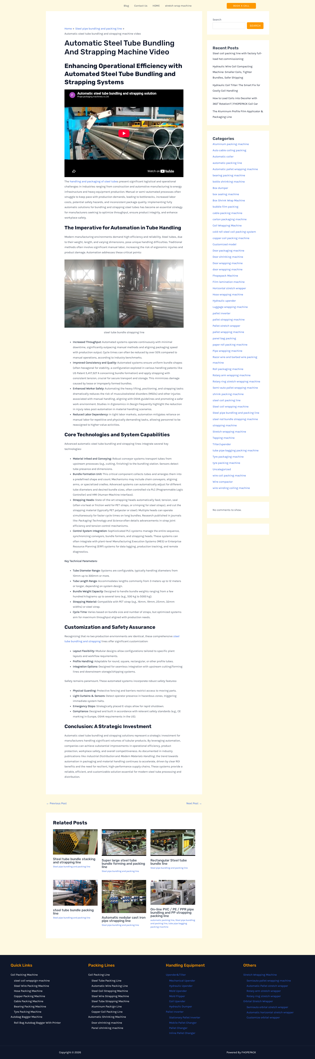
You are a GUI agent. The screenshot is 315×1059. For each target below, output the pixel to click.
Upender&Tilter (176, 974)
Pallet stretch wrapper (226, 325)
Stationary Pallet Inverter (184, 1017)
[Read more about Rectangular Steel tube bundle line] (172, 842)
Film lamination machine (229, 281)
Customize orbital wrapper (263, 1017)
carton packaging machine (230, 219)
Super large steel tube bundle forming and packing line (123, 863)
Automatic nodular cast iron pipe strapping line (124, 919)
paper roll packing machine (230, 344)
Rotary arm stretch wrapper (264, 990)
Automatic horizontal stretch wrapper (270, 1012)
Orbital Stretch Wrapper (258, 1001)
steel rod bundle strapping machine (235, 419)
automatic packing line (162, 920)
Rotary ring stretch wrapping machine (236, 381)
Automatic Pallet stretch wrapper (267, 985)
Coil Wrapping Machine (227, 225)
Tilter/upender (222, 444)
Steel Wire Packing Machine (31, 985)
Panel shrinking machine (107, 1028)
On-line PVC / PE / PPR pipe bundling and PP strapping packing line (172, 912)
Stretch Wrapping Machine (260, 974)
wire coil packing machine (229, 475)
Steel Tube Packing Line (106, 980)
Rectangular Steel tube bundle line (168, 862)
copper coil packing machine (231, 238)
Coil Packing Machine (24, 974)
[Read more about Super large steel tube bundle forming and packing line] (124, 842)
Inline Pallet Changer (182, 1033)
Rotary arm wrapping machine (232, 375)
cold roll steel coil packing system (234, 231)
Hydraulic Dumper (180, 1006)
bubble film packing (225, 206)
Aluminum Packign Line (107, 1006)
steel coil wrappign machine (32, 980)
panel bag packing (224, 338)
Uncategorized (222, 469)
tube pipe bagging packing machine (236, 450)
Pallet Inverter (174, 1011)
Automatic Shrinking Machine (107, 1016)
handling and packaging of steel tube (93, 181)
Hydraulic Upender (180, 985)
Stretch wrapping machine (229, 431)
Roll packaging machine (228, 369)
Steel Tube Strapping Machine (110, 1001)
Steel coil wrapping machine (231, 406)
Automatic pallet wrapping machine (235, 169)
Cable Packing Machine (28, 1001)
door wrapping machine (227, 269)
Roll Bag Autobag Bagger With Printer (37, 1022)
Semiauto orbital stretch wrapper (267, 1007)
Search (217, 19)
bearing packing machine (229, 175)
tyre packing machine (226, 462)
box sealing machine (226, 194)
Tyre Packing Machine (27, 1011)
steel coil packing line (227, 400)
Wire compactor (223, 481)
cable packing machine (227, 213)
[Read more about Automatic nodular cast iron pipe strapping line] (124, 896)
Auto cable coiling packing (229, 150)
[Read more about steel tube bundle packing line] (75, 893)
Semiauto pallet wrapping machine (269, 980)
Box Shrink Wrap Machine (229, 200)
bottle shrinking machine (229, 181)
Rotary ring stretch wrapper (264, 996)
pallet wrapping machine (228, 332)
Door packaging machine (228, 250)
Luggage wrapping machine (230, 306)
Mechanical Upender (182, 980)
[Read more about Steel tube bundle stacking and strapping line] (75, 842)
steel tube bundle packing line (73, 911)
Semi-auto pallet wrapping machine (235, 387)
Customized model (224, 244)
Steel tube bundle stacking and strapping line (74, 860)
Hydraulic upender (224, 300)
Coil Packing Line (99, 974)
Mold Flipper (177, 996)
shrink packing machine (228, 394)
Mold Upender (178, 990)
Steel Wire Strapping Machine (110, 996)
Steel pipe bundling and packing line (71, 866)
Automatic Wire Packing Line (110, 985)
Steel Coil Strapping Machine (110, 990)
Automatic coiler (223, 156)
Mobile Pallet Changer (183, 1022)
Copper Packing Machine (29, 996)
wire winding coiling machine (231, 488)
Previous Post (56, 803)
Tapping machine (224, 437)
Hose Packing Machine (28, 990)
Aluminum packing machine (231, 144)
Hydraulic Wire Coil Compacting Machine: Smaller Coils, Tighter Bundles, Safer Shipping (232, 72)
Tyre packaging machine (228, 456)
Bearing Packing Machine (30, 1006)
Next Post (194, 803)
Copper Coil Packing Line (107, 1011)
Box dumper (220, 188)
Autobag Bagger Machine (26, 1016)
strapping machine (225, 425)
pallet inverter (221, 313)
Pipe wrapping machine (227, 350)
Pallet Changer (178, 1028)
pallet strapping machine (229, 319)
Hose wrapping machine (228, 294)
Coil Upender (177, 1001)
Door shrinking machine (228, 256)
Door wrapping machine (228, 263)
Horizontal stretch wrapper (229, 288)
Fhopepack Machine (225, 275)
